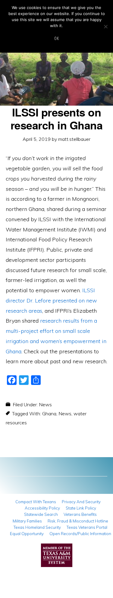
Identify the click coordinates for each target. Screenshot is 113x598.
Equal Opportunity (27, 533)
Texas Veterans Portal (87, 527)
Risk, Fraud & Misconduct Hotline (78, 521)
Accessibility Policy (42, 508)
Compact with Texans (35, 501)
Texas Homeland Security (37, 527)
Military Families (27, 521)
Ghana (49, 414)
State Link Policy (81, 508)
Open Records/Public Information (80, 533)
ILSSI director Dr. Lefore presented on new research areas (51, 300)
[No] (105, 26)
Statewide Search (41, 514)
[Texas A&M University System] (56, 557)
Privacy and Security (81, 501)
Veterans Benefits (80, 514)
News (45, 404)
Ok (56, 38)
